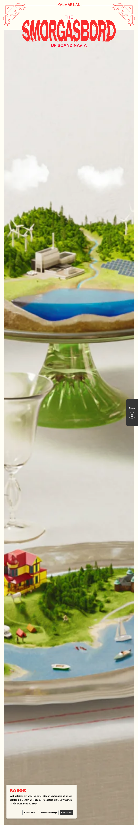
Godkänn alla (66, 812)
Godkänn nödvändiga (48, 812)
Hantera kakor (29, 812)
